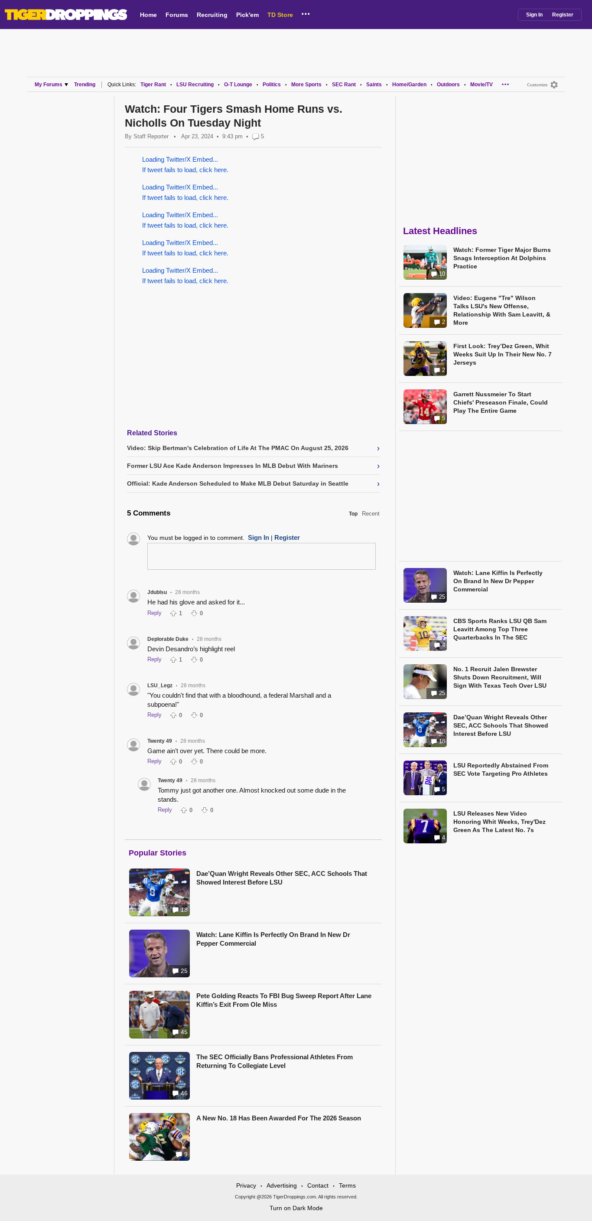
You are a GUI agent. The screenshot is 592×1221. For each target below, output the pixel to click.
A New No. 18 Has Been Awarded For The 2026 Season (278, 1118)
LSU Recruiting (195, 85)
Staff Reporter (151, 136)
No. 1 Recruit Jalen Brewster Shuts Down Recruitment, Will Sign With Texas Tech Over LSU (499, 677)
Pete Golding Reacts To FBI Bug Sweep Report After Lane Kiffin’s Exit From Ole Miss (283, 1000)
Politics (272, 85)
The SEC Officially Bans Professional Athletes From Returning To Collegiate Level (274, 1061)
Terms (347, 1185)
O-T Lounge (238, 85)
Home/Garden (409, 85)
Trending (84, 85)
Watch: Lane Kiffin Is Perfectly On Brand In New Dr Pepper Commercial (273, 939)
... (305, 12)
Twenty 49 (159, 741)
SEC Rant (344, 85)
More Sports (306, 85)
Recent (371, 513)
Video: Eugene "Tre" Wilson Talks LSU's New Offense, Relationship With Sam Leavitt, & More (501, 310)
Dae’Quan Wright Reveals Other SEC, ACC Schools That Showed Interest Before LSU (281, 878)
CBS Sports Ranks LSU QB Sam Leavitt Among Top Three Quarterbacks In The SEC (499, 629)
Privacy (246, 1185)
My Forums (48, 85)
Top (353, 514)
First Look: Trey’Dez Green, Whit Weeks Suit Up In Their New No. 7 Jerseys (502, 354)
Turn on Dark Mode (296, 1208)
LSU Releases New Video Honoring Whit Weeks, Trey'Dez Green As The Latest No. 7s (499, 821)
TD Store (280, 15)
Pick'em (247, 15)
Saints (374, 85)
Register (562, 15)
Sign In (534, 15)
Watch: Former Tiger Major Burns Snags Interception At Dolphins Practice (502, 258)
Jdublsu (157, 592)
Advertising (282, 1185)
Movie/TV (481, 85)
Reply (154, 613)
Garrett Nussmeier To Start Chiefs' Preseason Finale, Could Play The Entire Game (500, 402)
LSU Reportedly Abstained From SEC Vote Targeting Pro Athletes (500, 769)
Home (148, 15)
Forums (177, 15)
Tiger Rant (153, 85)
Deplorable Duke (168, 639)
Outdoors (448, 85)
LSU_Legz (159, 685)
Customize (537, 84)
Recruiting (212, 15)
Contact (318, 1185)
